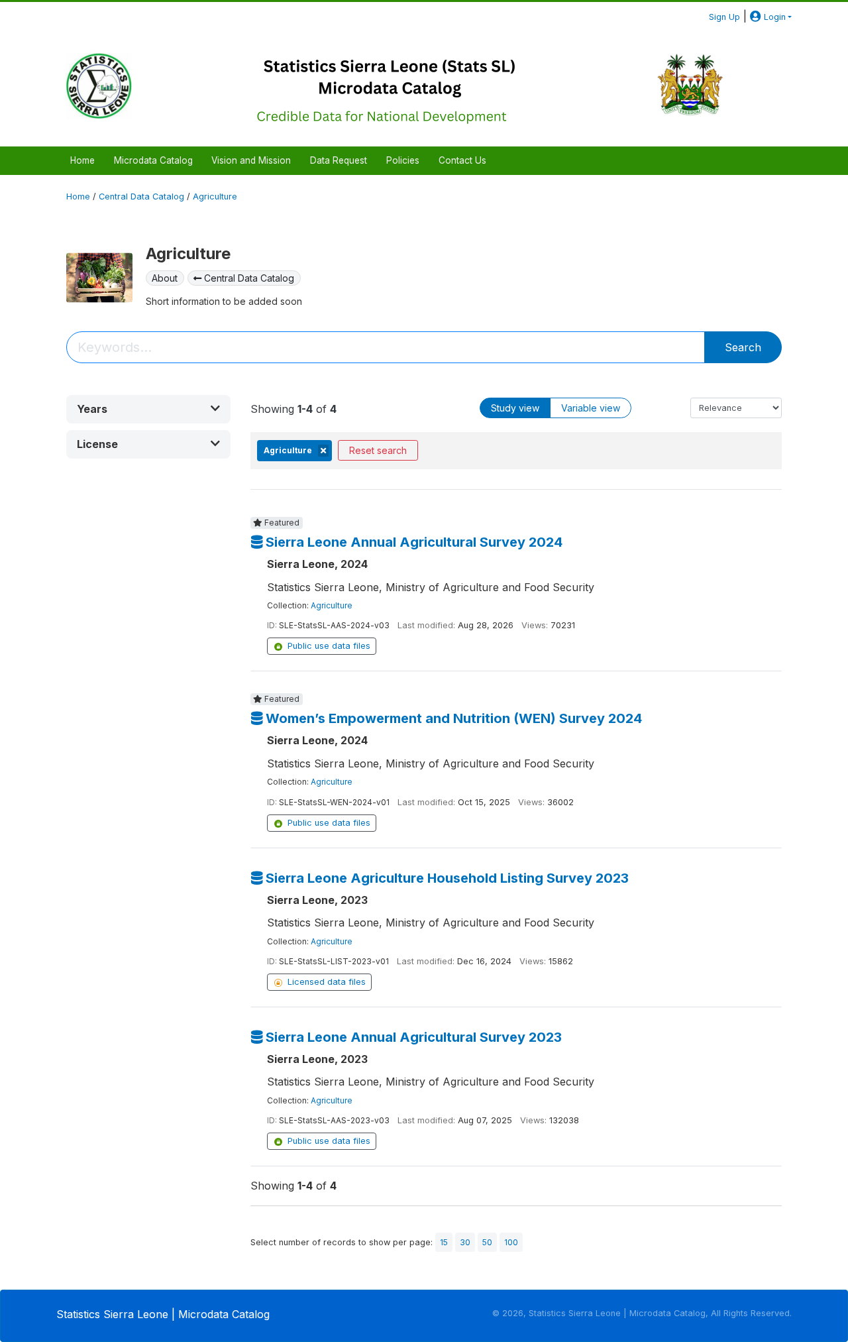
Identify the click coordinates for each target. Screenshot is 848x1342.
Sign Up (724, 17)
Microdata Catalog (153, 160)
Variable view (590, 408)
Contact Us (462, 160)
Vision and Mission (251, 160)
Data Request (338, 160)
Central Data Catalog (141, 196)
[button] (148, 409)
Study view (515, 408)
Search (743, 347)
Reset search (378, 450)
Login (773, 17)
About (165, 278)
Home (82, 160)
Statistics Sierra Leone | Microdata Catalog (163, 1314)
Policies (402, 160)
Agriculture (215, 196)
